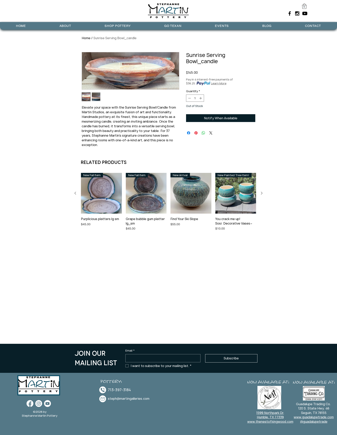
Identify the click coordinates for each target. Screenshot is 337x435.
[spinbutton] (195, 98)
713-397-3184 (119, 389)
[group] (168, 204)
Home (86, 38)
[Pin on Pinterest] (196, 133)
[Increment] (201, 98)
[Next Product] (261, 193)
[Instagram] (38, 403)
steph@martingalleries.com (128, 398)
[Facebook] (30, 403)
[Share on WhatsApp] (203, 133)
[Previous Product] (75, 193)
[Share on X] (210, 133)
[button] (304, 6)
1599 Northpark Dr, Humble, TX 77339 (270, 415)
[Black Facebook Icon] (290, 13)
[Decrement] (189, 98)
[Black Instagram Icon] (297, 13)
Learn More (218, 83)
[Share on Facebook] (188, 133)
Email (130, 350)
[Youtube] (305, 13)
